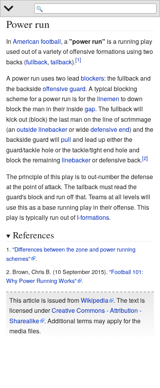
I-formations (93, 217)
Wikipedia (94, 300)
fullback (36, 61)
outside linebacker (42, 129)
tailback (61, 61)
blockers (92, 78)
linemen (108, 98)
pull (66, 139)
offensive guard (64, 88)
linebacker (76, 159)
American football (37, 41)
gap (90, 108)
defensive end (109, 129)
